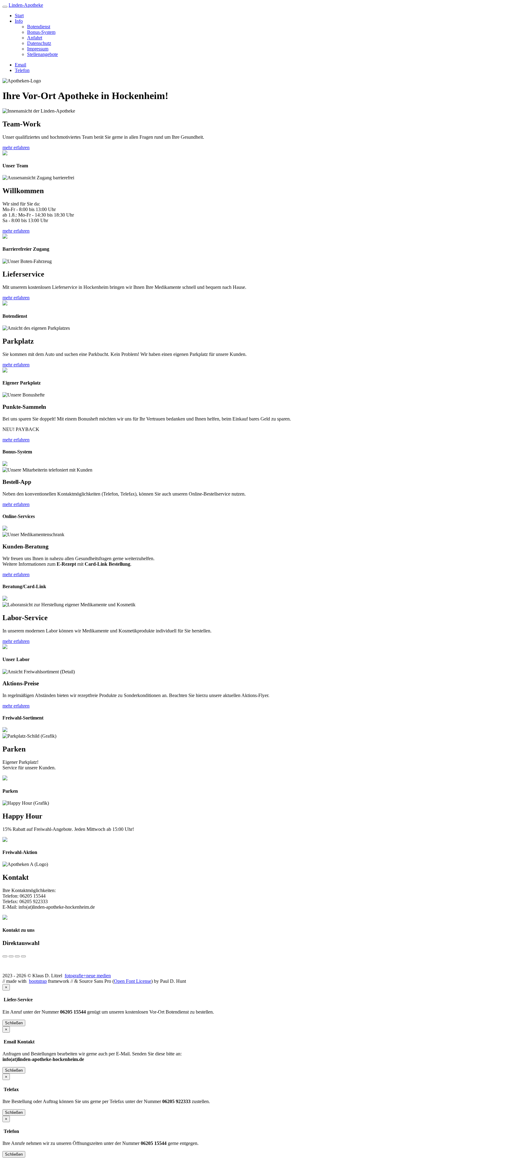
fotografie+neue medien (88, 975)
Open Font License (132, 981)
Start (19, 15)
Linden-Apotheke (26, 5)
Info (19, 21)
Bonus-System (41, 32)
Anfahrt (34, 37)
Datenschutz (39, 43)
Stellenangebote (42, 54)
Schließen (14, 1023)
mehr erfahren (16, 147)
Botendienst (38, 26)
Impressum (37, 48)
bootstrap (38, 981)
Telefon (22, 70)
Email (20, 64)
